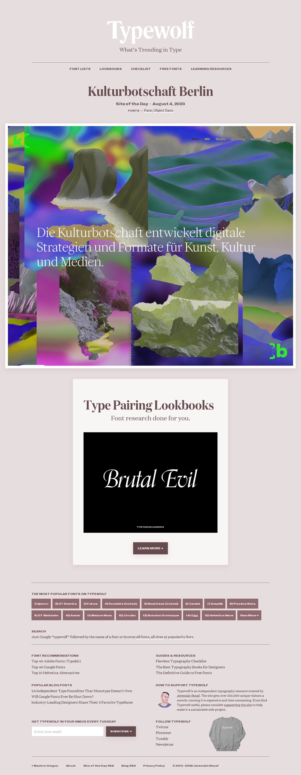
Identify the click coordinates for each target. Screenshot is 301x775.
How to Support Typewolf (182, 685)
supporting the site (238, 704)
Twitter (162, 726)
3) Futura (91, 603)
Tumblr (162, 738)
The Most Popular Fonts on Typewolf (69, 594)
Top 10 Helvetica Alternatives (56, 672)
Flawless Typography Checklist (181, 660)
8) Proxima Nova (242, 603)
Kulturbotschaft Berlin (150, 90)
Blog (128, 765)
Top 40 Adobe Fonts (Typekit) (56, 660)
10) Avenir (72, 615)
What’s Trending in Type (150, 49)
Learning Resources (211, 69)
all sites (157, 636)
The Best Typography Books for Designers (190, 666)
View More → (249, 615)
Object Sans (163, 110)
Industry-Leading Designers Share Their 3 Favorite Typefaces (82, 702)
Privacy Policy (154, 765)
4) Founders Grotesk (121, 603)
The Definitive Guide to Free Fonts (184, 672)
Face (148, 110)
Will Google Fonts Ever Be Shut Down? (63, 696)
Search (39, 631)
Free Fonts (171, 69)
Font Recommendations (55, 655)
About (71, 765)
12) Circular (127, 615)
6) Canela (192, 603)
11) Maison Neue (99, 615)
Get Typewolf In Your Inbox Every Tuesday (74, 721)
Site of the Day (98, 765)
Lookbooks (111, 69)
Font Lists (80, 69)
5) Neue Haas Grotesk (161, 603)
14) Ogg (192, 615)
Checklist (141, 69)
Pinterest (163, 732)
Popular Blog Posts (52, 685)
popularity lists (180, 636)
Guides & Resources (175, 655)
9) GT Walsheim (46, 615)
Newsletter (165, 744)
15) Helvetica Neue (218, 615)
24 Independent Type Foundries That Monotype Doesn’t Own (82, 690)
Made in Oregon (45, 765)
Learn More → (150, 548)
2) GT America (66, 603)
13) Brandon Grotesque (161, 615)
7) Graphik (215, 603)
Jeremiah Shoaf (188, 695)
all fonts (142, 636)
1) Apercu (41, 603)
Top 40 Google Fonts (48, 666)
